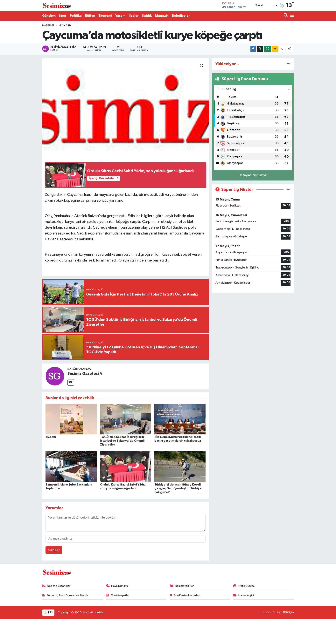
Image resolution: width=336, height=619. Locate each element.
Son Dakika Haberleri (187, 595)
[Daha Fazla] (275, 49)
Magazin (162, 15)
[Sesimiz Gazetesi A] (55, 376)
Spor (62, 15)
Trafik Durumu (246, 585)
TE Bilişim (288, 612)
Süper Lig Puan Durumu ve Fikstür (67, 595)
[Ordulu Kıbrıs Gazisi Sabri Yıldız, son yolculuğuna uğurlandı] (125, 466)
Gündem (49, 15)
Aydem (51, 437)
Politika (76, 15)
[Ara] (286, 15)
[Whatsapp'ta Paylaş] (267, 49)
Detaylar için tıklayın (253, 175)
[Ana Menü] (291, 15)
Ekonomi (105, 15)
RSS (50, 612)
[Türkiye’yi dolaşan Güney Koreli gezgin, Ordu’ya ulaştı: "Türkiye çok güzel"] (180, 466)
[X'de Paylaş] (260, 49)
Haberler (48, 25)
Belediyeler (181, 15)
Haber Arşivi (246, 595)
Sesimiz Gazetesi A (84, 374)
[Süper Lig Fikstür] (288, 189)
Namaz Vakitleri (184, 585)
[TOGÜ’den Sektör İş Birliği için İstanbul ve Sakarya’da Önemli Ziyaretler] (125, 419)
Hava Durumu (119, 585)
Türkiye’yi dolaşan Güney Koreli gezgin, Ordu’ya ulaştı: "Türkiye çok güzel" (177, 488)
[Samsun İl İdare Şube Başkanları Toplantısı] (71, 466)
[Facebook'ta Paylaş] (253, 49)
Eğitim (90, 15)
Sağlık (147, 15)
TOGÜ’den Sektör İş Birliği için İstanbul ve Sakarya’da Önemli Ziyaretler (122, 440)
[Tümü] (288, 64)
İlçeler (134, 15)
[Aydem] (71, 419)
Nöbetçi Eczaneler (58, 585)
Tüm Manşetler (120, 595)
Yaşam (120, 15)
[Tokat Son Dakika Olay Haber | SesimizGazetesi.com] (56, 5)
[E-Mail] (70, 382)
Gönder (54, 550)
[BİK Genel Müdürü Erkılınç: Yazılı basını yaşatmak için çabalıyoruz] (180, 419)
